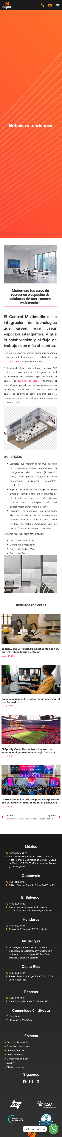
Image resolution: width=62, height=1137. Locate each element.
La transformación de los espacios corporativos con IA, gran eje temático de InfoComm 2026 (31, 800)
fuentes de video (28, 381)
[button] (58, 5)
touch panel (13, 361)
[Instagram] (31, 1081)
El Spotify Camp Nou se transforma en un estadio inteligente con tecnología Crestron (28, 750)
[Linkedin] (37, 1081)
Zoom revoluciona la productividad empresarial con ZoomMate (31, 700)
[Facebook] (24, 1081)
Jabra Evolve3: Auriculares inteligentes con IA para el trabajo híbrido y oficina (30, 650)
